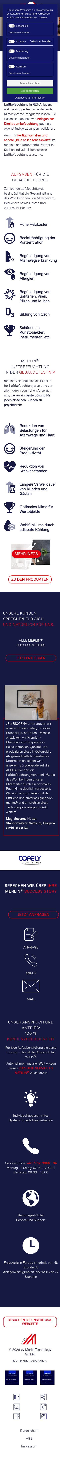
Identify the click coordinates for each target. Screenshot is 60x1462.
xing (43, 1397)
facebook (16, 1416)
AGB (29, 1439)
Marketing (22, 51)
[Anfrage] (31, 943)
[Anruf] (31, 969)
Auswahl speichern (30, 83)
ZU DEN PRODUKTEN (30, 579)
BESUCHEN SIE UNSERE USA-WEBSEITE (30, 1322)
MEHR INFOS (26, 554)
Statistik (21, 41)
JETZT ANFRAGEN (33, 914)
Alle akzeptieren (30, 91)
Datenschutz (29, 1431)
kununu (43, 1407)
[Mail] (30, 995)
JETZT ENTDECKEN (30, 658)
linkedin (16, 1397)
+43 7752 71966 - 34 (42, 1163)
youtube (16, 1407)
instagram (43, 1416)
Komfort (21, 66)
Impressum (29, 1446)
